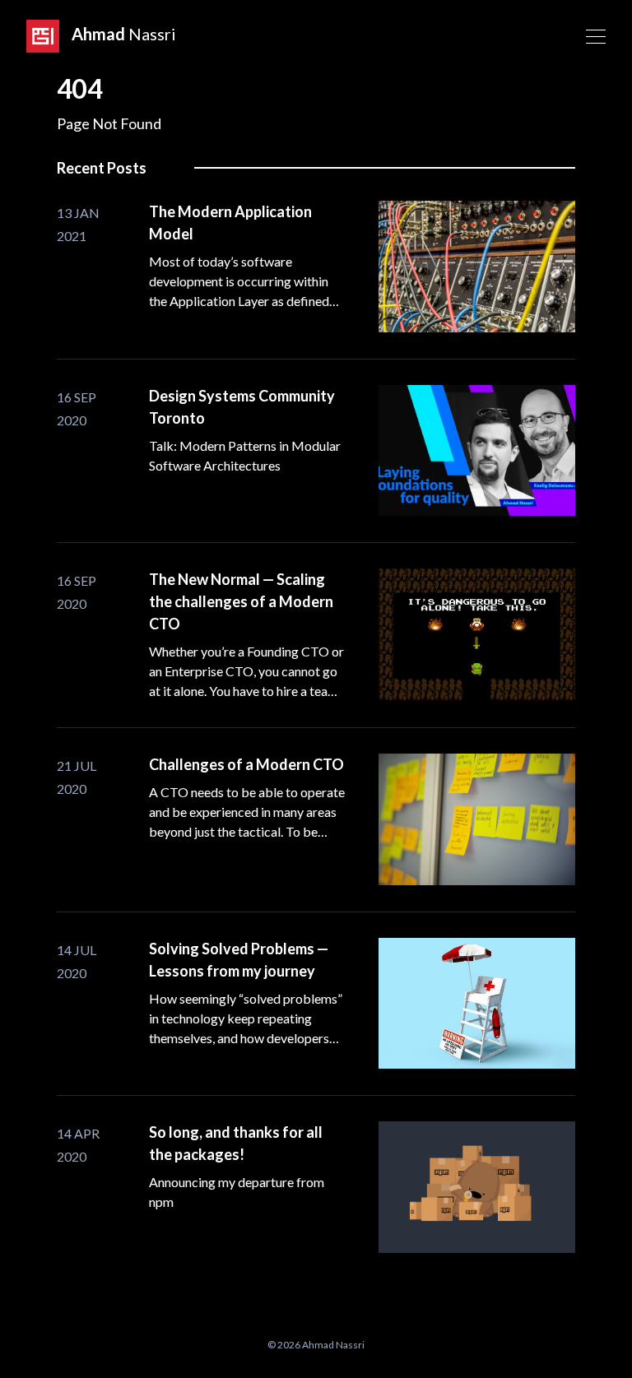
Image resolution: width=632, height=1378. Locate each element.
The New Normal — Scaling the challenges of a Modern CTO (241, 601)
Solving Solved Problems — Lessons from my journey (238, 960)
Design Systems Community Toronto (242, 407)
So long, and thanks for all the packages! (236, 1143)
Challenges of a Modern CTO (246, 764)
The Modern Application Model (230, 222)
